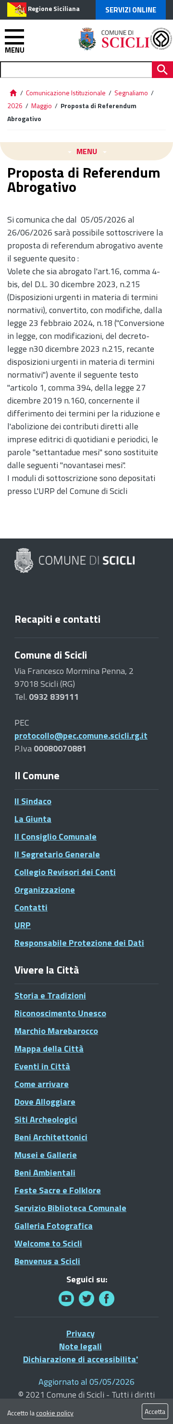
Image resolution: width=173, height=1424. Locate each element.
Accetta (155, 1411)
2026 (15, 106)
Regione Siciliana (54, 8)
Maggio (41, 106)
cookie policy (55, 1413)
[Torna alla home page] (13, 93)
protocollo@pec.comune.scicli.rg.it (81, 735)
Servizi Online (130, 9)
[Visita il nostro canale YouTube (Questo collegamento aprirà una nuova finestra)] (86, 1298)
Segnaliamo (131, 93)
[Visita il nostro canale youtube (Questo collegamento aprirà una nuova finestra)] (66, 1298)
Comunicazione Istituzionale (66, 93)
